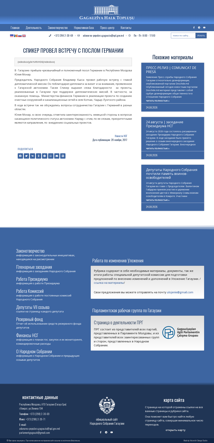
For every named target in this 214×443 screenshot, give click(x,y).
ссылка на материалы (109, 283)
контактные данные (40, 396)
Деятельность (34, 27)
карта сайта (174, 399)
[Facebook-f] (194, 27)
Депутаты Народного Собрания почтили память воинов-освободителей (171, 174)
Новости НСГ (121, 136)
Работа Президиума (32, 279)
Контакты (126, 27)
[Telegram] (199, 27)
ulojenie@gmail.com (180, 292)
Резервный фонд (29, 319)
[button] (20, 156)
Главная (15, 27)
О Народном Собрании (34, 351)
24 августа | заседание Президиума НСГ (164, 124)
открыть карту (175, 430)
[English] (24, 35)
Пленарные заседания (34, 267)
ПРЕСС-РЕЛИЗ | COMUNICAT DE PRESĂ (171, 70)
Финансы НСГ (27, 335)
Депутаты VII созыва (32, 307)
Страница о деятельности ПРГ (118, 322)
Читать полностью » (158, 100)
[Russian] (20, 35)
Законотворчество (58, 27)
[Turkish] (12, 35)
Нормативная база (84, 27)
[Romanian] (16, 35)
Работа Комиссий (30, 291)
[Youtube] (204, 27)
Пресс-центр (107, 27)
